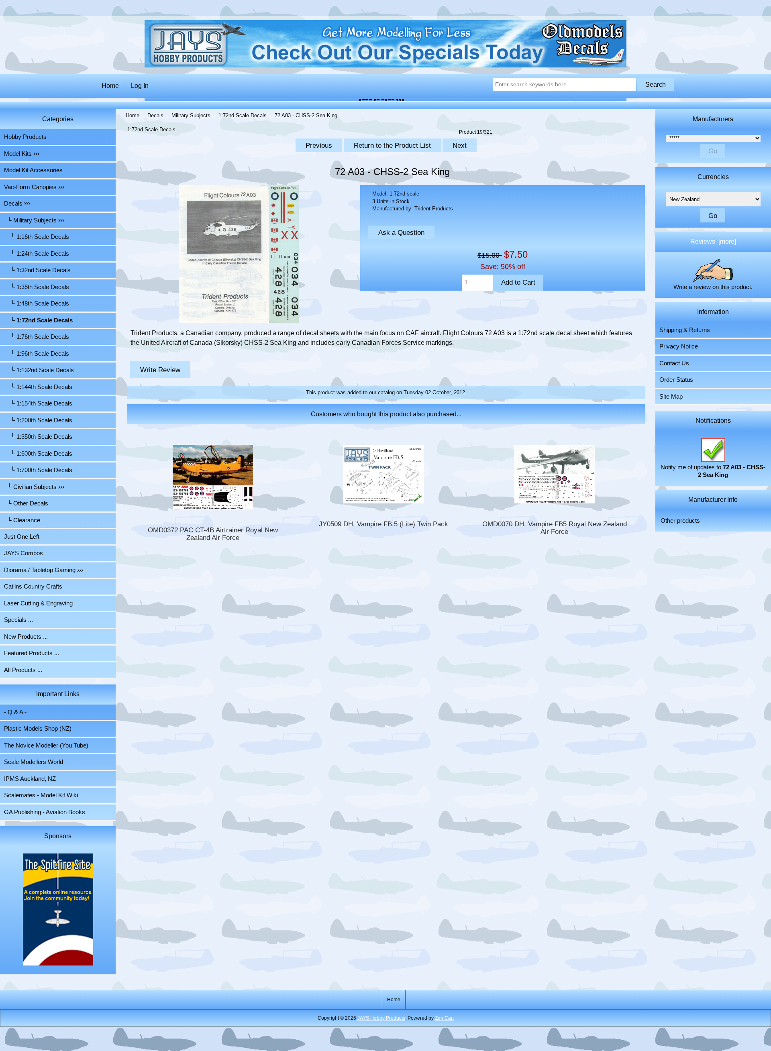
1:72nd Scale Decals (242, 115)
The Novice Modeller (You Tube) (46, 745)
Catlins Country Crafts (33, 586)
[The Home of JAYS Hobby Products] (385, 66)
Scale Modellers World (33, 762)
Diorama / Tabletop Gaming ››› (43, 570)
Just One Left (21, 537)
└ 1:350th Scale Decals (38, 437)
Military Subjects (190, 115)
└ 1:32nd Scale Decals (37, 270)
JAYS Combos (23, 553)
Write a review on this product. (713, 287)
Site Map (671, 396)
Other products (680, 520)
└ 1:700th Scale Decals (38, 470)
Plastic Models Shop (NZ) (37, 728)
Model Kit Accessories (33, 170)
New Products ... (26, 636)
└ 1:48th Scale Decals (36, 303)
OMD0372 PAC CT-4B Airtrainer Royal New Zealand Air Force (213, 534)
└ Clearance (22, 520)
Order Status (676, 380)
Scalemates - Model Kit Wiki (41, 795)
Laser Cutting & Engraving (38, 603)
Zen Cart (444, 1018)
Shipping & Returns (684, 330)
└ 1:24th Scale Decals (36, 254)
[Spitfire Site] (58, 910)
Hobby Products (25, 137)
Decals (155, 115)
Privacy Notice (678, 346)
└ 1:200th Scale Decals (38, 420)
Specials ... (18, 620)
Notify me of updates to (713, 471)
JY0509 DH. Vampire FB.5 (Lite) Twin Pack (383, 524)
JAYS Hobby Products (381, 1018)
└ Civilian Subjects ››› (34, 487)
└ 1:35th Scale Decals (36, 287)
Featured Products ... (31, 653)
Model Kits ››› (21, 154)
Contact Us (674, 363)
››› (17, 203)
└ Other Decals (26, 503)
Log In (140, 85)
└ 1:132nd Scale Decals (39, 370)
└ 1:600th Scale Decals (38, 453)
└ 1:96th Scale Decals (36, 353)
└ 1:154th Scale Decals (38, 403)
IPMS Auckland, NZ (30, 779)
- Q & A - (15, 712)
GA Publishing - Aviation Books (44, 812)
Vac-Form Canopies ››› (34, 187)
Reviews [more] (713, 241)
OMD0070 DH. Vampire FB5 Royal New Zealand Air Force (554, 528)
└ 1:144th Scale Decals (38, 387)
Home (110, 85)
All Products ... (23, 670)
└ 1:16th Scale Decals (36, 237)
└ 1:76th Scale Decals (36, 337)
